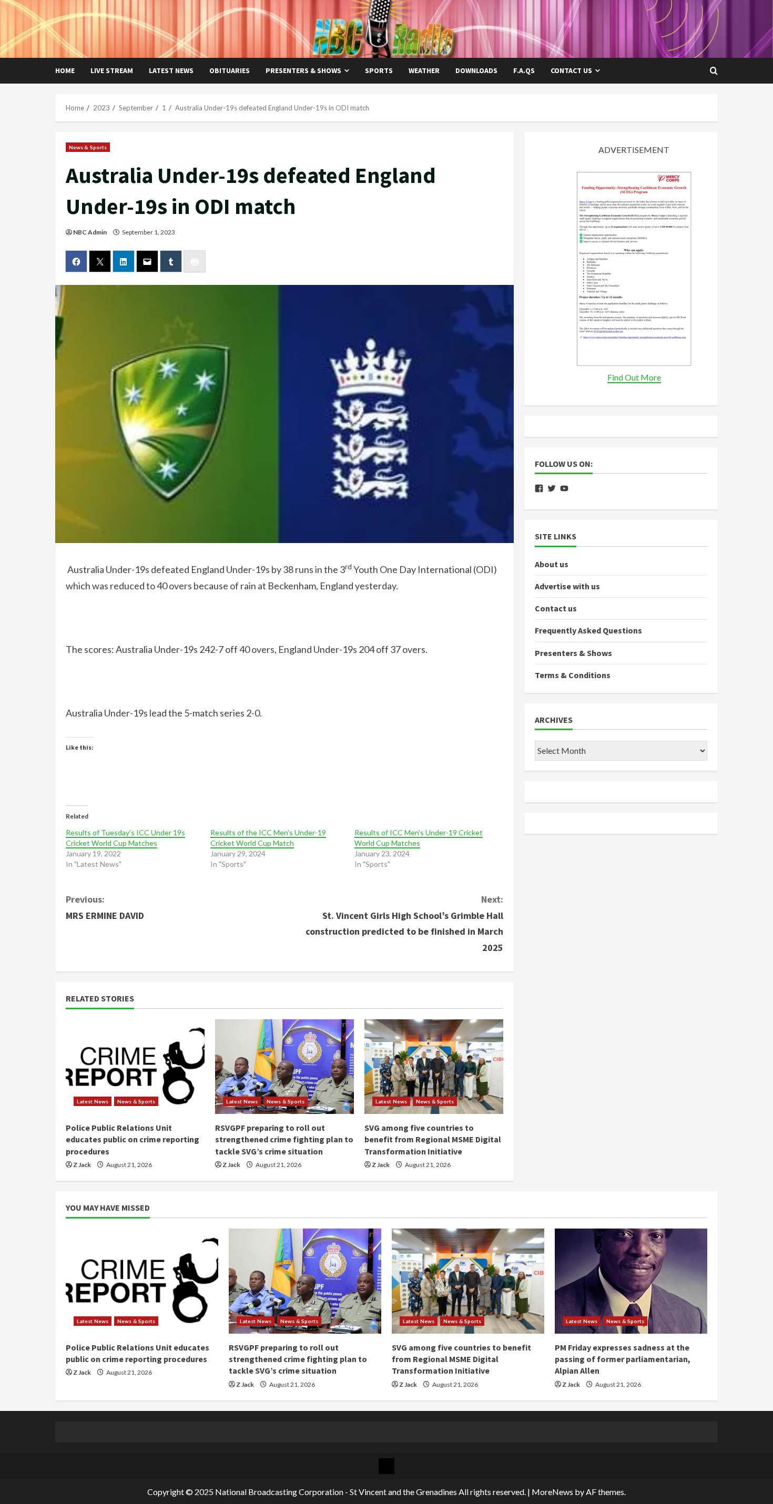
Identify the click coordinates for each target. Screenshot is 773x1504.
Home (65, 70)
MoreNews (552, 1492)
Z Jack (82, 1165)
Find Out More (634, 377)
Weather (424, 70)
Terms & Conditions (573, 675)
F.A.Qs (524, 70)
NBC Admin (90, 232)
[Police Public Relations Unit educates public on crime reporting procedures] (135, 1066)
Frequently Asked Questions (588, 631)
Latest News (171, 70)
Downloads (476, 70)
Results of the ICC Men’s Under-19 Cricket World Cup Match (268, 837)
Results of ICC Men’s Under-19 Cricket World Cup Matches (418, 837)
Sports (379, 70)
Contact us (571, 70)
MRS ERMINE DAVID (105, 907)
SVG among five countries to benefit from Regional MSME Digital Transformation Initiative (432, 1139)
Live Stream (111, 70)
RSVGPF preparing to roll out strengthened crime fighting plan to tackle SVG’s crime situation (284, 1139)
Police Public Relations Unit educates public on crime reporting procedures (132, 1139)
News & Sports (88, 147)
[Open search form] (714, 71)
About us (551, 564)
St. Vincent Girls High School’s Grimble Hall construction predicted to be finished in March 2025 (404, 923)
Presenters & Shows (303, 70)
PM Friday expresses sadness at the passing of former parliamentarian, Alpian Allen (622, 1359)
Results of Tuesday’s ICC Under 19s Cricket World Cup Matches (125, 837)
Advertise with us (567, 586)
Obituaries (229, 70)
